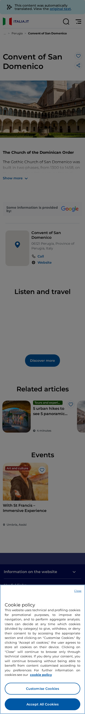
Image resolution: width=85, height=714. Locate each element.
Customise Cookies (42, 689)
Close (77, 590)
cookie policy (41, 675)
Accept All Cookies (42, 704)
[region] (42, 649)
